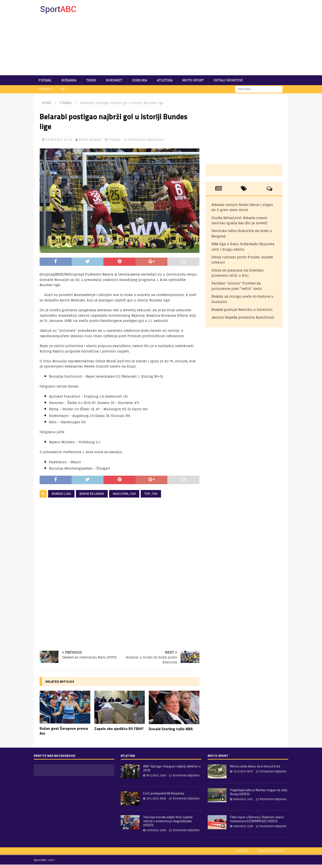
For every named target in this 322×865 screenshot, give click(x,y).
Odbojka (139, 80)
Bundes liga (61, 493)
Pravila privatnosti (271, 851)
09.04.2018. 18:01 (243, 799)
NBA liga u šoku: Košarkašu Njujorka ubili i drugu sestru (242, 246)
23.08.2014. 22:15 (59, 139)
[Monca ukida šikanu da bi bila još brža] (217, 771)
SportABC (242, 851)
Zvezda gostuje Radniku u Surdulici (241, 309)
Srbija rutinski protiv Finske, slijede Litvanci (242, 259)
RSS (63, 89)
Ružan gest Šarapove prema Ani (64, 730)
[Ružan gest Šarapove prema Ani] (65, 707)
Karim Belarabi (91, 493)
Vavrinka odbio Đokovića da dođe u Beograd (241, 233)
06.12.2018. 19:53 (156, 775)
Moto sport (193, 80)
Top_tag (150, 493)
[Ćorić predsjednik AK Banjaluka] (130, 798)
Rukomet (114, 80)
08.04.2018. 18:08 (243, 826)
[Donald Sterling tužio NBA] (174, 707)
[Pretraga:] (258, 89)
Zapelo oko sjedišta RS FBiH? (119, 728)
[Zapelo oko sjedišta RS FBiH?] (119, 707)
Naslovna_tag (124, 493)
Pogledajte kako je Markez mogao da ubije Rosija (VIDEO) (258, 792)
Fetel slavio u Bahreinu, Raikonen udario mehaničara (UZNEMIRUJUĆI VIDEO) (257, 819)
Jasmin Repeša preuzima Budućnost (242, 317)
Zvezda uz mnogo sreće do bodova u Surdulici (242, 298)
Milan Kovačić (90, 139)
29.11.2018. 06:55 (156, 798)
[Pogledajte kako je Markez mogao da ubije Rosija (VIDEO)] (217, 795)
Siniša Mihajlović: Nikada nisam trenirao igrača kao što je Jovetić (239, 220)
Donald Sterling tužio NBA (171, 729)
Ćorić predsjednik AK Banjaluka (163, 793)
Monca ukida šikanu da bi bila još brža (255, 766)
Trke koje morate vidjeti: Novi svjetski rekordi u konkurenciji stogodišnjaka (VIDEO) (168, 821)
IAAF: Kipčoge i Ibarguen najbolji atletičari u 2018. (172, 768)
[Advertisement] (202, 38)
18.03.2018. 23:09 (156, 830)
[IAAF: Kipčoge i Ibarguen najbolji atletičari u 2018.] (130, 771)
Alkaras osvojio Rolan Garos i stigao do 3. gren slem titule (242, 207)
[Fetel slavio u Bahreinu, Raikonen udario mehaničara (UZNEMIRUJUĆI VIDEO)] (217, 822)
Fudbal (45, 80)
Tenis (91, 80)
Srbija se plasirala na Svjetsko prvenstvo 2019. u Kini (237, 272)
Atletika (165, 80)
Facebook (44, 89)
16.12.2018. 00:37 (243, 771)
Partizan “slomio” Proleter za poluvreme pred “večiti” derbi (236, 285)
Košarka (68, 80)
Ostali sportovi (228, 80)
